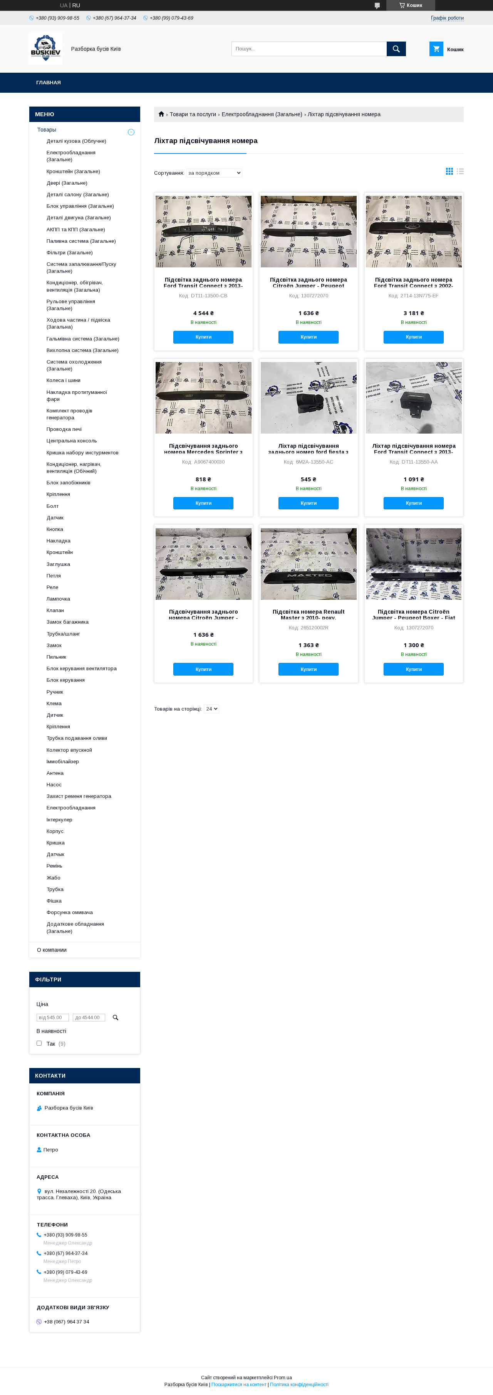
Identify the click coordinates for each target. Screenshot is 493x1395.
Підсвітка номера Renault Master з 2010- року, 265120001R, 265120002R (309, 618)
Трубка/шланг (63, 634)
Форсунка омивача (70, 912)
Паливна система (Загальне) (81, 241)
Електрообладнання (71, 808)
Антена (55, 773)
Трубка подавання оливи (77, 738)
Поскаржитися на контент (239, 1384)
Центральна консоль (72, 441)
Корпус (55, 831)
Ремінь (54, 866)
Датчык (55, 854)
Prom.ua (283, 1377)
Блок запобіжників (69, 483)
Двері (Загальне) (67, 183)
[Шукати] (396, 49)
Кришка (56, 843)
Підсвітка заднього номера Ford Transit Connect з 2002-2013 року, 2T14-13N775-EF (413, 286)
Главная (48, 82)
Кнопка (55, 529)
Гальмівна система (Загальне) (83, 339)
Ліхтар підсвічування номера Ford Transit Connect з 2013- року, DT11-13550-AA (414, 452)
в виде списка (460, 173)
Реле (52, 587)
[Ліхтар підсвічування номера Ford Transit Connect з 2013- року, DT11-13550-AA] (414, 397)
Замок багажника (68, 622)
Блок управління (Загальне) (80, 206)
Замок (54, 645)
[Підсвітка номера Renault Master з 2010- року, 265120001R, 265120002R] (309, 563)
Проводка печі (64, 429)
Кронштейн (60, 552)
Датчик (55, 518)
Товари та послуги (192, 114)
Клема (54, 703)
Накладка (58, 541)
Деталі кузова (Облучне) (76, 141)
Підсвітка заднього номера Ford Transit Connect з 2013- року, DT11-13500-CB (203, 286)
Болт (53, 506)
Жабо (53, 878)
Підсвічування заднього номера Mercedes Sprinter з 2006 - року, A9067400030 (203, 452)
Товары (46, 130)
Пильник (56, 657)
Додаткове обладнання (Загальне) (75, 927)
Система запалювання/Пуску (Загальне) (81, 267)
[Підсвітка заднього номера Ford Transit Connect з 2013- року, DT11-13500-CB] (203, 231)
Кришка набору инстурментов (83, 453)
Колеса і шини (63, 380)
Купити (203, 337)
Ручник (55, 692)
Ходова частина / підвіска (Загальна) (78, 323)
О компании (52, 950)
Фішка (54, 901)
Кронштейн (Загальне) (73, 171)
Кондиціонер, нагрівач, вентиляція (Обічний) (74, 467)
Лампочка (58, 599)
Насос (54, 785)
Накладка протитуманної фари (77, 395)
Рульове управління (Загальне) (71, 305)
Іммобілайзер (63, 761)
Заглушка (58, 564)
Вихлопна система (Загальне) (83, 350)
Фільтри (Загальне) (70, 252)
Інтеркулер (59, 820)
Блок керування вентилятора (82, 668)
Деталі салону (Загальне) (78, 194)
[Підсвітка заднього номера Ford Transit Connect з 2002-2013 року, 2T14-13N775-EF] (414, 231)
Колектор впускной (69, 750)
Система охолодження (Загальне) (74, 365)
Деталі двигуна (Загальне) (79, 217)
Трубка (55, 889)
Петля (54, 576)
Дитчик (55, 715)
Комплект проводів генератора (69, 414)
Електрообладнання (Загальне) (262, 114)
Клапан (55, 610)
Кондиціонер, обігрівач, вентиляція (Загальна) (75, 286)
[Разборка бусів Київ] (45, 63)
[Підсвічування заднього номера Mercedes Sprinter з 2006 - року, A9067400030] (203, 397)
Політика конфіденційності (299, 1384)
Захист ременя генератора (79, 796)
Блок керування (66, 680)
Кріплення (58, 494)
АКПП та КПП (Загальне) (76, 229)
